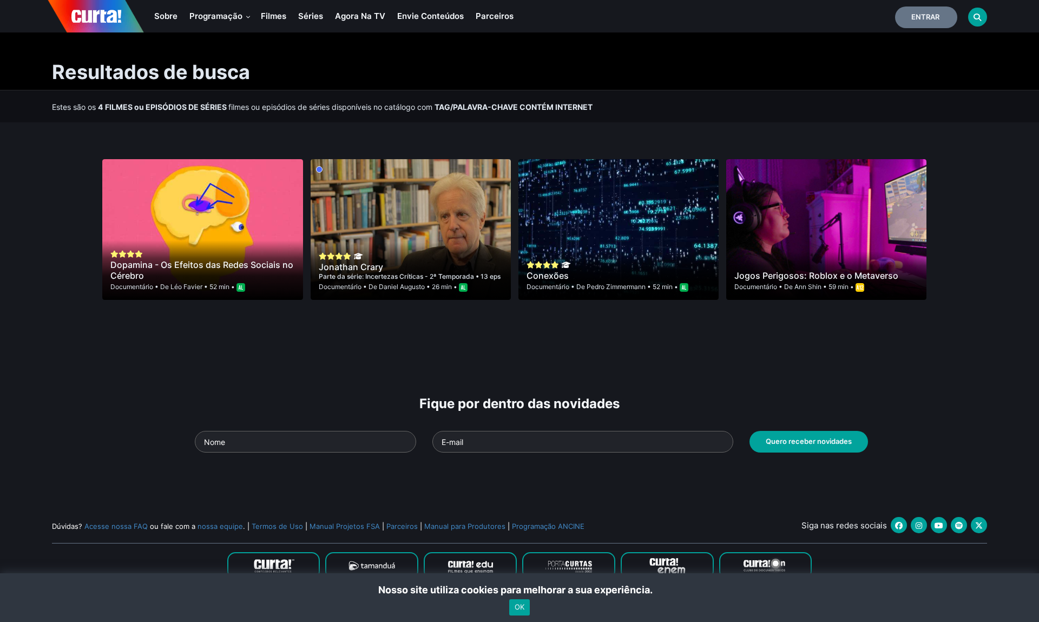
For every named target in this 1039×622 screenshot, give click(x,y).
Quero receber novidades (809, 441)
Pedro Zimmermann (616, 287)
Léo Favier (186, 287)
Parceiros (495, 16)
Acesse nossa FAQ (116, 526)
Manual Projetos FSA (345, 526)
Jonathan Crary (351, 266)
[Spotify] (959, 525)
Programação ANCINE (548, 526)
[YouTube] (939, 525)
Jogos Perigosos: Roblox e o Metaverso (816, 275)
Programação (217, 16)
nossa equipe (220, 526)
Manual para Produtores (464, 526)
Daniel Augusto (402, 287)
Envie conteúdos (430, 16)
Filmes (273, 16)
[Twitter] (979, 525)
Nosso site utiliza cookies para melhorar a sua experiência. (519, 589)
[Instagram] (919, 525)
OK (519, 607)
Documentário (131, 287)
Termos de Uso (277, 526)
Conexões (548, 275)
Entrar (925, 16)
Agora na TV (360, 16)
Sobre (165, 16)
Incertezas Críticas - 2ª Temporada (420, 276)
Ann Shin (807, 287)
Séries (310, 16)
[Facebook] (899, 525)
